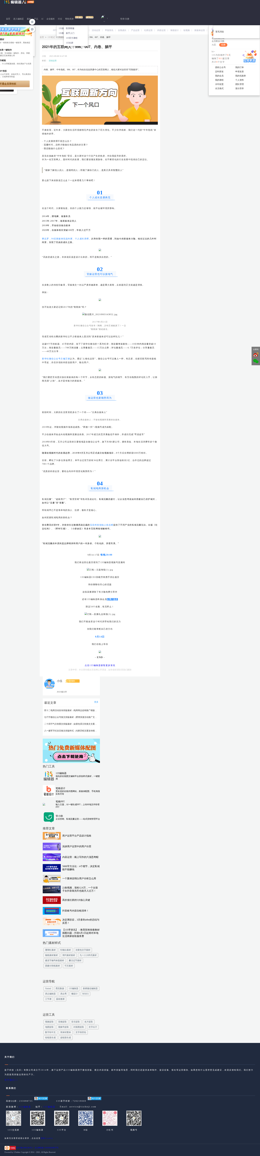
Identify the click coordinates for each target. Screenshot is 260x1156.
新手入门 (70, 33)
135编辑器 (25, 1107)
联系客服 (70, 28)
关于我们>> (11, 1080)
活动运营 (96, 30)
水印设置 (219, 84)
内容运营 (161, 30)
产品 (36, 19)
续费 (223, 45)
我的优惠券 (240, 76)
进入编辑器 (18, 19)
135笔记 (51, 37)
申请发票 (239, 71)
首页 (8, 19)
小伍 (44, 56)
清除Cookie (47, 1138)
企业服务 (50, 19)
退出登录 (239, 88)
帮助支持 (69, 19)
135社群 (69, 43)
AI (42, 19)
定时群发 (219, 71)
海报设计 (174, 30)
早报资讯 (109, 30)
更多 (96, 702)
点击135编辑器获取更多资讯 (100, 665)
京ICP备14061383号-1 (24, 1148)
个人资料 (239, 80)
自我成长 (122, 30)
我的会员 (219, 76)
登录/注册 (124, 19)
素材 (29, 19)
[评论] (32, 29)
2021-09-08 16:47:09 (58, 56)
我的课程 (219, 80)
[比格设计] (71, 752)
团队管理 (239, 84)
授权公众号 (220, 67)
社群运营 (148, 30)
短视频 (186, 30)
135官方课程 (71, 38)
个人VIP (89, 17)
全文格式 (219, 88)
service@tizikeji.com (82, 1107)
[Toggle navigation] (6, 24)
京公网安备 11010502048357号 (47, 1148)
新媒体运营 (199, 30)
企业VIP (79, 17)
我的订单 (239, 67)
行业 (60, 19)
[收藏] (32, 22)
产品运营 (135, 30)
